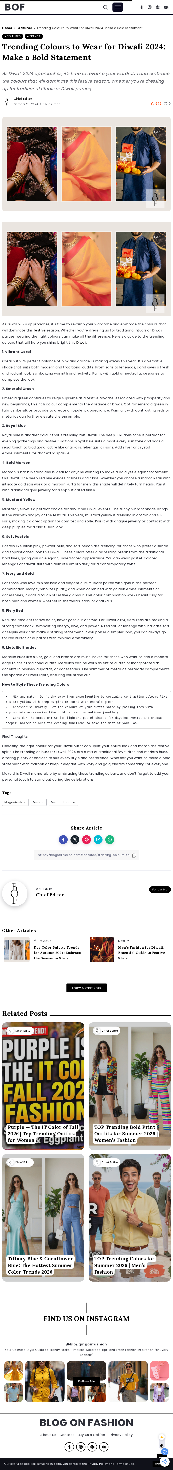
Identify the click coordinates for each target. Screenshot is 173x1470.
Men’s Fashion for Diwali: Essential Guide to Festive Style (141, 952)
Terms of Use (124, 1464)
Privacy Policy (98, 1464)
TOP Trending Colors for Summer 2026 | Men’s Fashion (124, 1265)
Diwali (81, 342)
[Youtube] (166, 7)
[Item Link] (43, 1086)
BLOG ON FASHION (87, 1423)
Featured (24, 28)
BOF (14, 7)
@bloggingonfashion (86, 1344)
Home (7, 28)
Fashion (39, 802)
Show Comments (86, 988)
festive (40, 330)
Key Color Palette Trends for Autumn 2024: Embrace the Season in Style (57, 952)
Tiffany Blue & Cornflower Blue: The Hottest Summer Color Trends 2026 (40, 1265)
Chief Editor (23, 99)
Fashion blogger (63, 802)
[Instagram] (150, 7)
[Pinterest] (158, 7)
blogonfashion (15, 802)
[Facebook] (141, 7)
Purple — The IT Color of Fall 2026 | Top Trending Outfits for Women (43, 1133)
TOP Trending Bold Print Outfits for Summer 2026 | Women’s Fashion (126, 1133)
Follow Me (160, 889)
